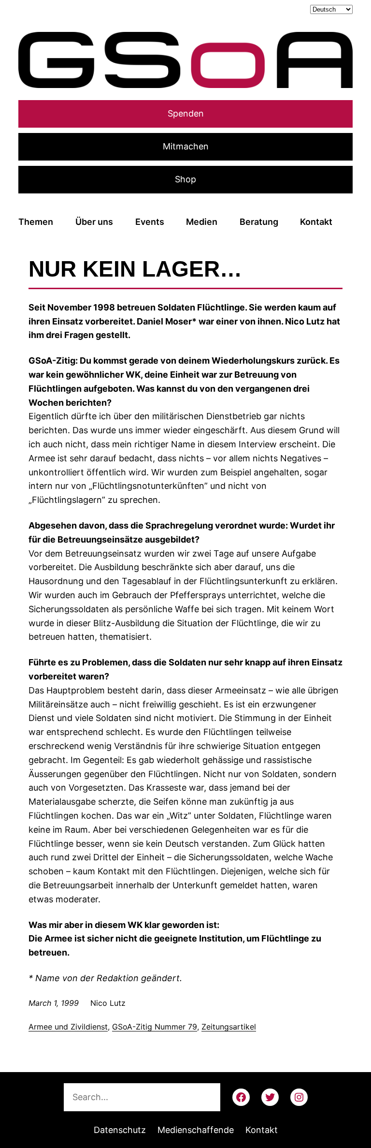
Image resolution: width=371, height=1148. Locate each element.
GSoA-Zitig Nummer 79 (154, 1026)
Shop (185, 179)
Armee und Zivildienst (68, 1026)
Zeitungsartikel (228, 1026)
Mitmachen (186, 146)
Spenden (186, 113)
